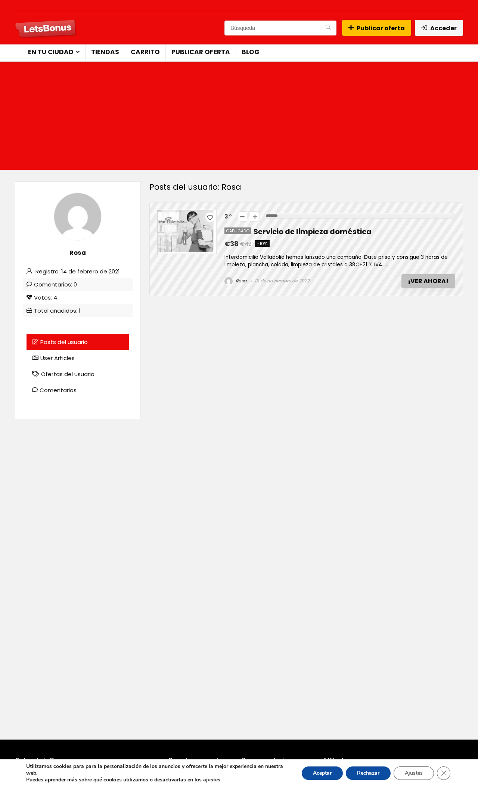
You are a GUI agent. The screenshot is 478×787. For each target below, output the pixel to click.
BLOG (251, 51)
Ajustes (414, 773)
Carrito (145, 51)
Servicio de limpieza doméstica (313, 232)
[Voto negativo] (242, 216)
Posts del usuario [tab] (64, 342)
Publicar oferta (381, 28)
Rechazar (368, 773)
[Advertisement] (239, 117)
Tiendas (105, 51)
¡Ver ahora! (428, 281)
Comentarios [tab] (58, 390)
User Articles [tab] (57, 358)
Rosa (240, 281)
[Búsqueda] (328, 28)
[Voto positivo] (255, 216)
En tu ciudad (51, 51)
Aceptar (322, 773)
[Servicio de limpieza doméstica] (187, 214)
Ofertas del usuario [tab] (67, 374)
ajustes (211, 780)
